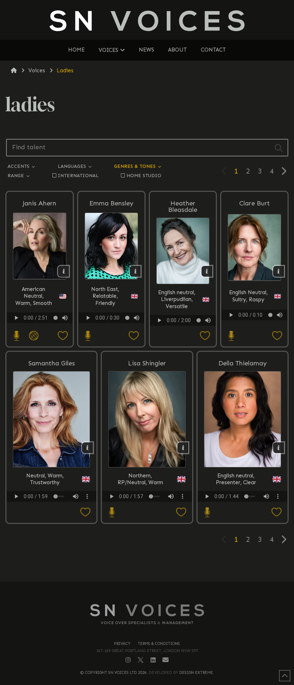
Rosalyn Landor (219, 327)
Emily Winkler (219, 327)
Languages (72, 166)
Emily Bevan (219, 327)
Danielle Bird (219, 327)
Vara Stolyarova (219, 326)
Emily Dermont (219, 327)
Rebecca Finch (219, 327)
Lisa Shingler (147, 363)
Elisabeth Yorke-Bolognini (219, 326)
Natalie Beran (219, 327)
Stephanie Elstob (219, 327)
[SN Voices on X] (140, 659)
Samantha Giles (51, 363)
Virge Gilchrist (219, 327)
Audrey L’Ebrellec (219, 326)
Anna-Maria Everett (219, 327)
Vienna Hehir (219, 326)
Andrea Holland (219, 327)
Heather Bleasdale (182, 206)
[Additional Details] (63, 271)
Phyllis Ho (219, 326)
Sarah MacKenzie (219, 319)
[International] (33, 336)
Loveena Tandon (219, 327)
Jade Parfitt (219, 326)
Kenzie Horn (219, 327)
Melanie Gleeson (219, 327)
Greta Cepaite (219, 327)
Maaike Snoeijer (219, 327)
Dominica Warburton (219, 327)
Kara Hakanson (219, 327)
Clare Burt (254, 203)
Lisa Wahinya (219, 327)
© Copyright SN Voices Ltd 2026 (113, 672)
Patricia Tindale (219, 327)
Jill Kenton (219, 326)
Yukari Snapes (219, 327)
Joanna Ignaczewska (219, 327)
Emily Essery (219, 327)
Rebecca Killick (219, 327)
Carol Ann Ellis (219, 327)
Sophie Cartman (219, 327)
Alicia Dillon (219, 327)
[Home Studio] (16, 336)
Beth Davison (219, 327)
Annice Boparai (219, 327)
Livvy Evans (219, 327)
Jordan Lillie (219, 327)
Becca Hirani (219, 327)
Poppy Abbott (219, 327)
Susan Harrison (219, 327)
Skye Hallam (219, 327)
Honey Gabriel (219, 327)
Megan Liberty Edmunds (219, 327)
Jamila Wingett (219, 327)
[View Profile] (39, 246)
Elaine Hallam (219, 326)
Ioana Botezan (219, 327)
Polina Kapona (219, 327)
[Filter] (278, 147)
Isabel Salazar (219, 326)
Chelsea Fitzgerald (219, 327)
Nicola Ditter (219, 327)
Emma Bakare (219, 327)
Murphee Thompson (219, 327)
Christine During (219, 327)
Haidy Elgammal (219, 327)
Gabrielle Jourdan (219, 327)
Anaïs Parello (219, 326)
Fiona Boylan (219, 327)
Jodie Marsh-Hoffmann (219, 327)
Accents (19, 166)
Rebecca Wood (219, 327)
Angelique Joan (219, 326)
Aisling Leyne (219, 327)
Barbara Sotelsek (219, 327)
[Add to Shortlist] (56, 336)
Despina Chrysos (219, 327)
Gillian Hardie (219, 327)
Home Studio (144, 175)
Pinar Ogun (219, 327)
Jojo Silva (219, 326)
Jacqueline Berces (219, 326)
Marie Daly (219, 327)
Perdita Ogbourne (219, 326)
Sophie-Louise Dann (219, 327)
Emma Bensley (111, 203)
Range (16, 175)
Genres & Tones (135, 166)
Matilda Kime (219, 326)
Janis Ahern (39, 203)
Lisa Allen (219, 327)
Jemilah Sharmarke (219, 327)
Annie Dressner (219, 327)
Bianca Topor (219, 327)
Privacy (122, 643)
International (78, 175)
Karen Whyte (219, 327)
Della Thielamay (242, 363)
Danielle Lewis (219, 327)
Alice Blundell (219, 327)
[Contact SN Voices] (165, 660)
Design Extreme (196, 672)
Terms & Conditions (159, 643)
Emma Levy (219, 327)
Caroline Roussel (219, 326)
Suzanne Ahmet (219, 327)
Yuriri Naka (219, 327)
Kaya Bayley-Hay (219, 327)
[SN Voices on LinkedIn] (153, 660)
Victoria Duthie (219, 326)
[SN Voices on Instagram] (128, 660)
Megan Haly (219, 327)
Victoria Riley (219, 327)
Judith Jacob (219, 327)
